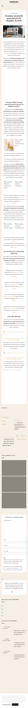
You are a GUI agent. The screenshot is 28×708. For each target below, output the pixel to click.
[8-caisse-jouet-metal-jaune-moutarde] (5, 303)
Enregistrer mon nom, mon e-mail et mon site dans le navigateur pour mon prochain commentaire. (14, 561)
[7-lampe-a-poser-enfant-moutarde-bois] (3, 303)
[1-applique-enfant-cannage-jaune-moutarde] (3, 266)
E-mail (6, 545)
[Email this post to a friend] (15, 410)
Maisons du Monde (17, 272)
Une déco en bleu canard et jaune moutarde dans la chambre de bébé (14, 339)
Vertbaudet (14, 276)
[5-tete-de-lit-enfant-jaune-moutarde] (3, 291)
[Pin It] (9, 410)
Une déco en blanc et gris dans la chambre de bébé (14, 466)
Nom (5, 539)
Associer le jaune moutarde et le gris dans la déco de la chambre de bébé (13, 358)
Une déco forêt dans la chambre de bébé (14, 499)
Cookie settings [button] (6, 704)
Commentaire (8, 520)
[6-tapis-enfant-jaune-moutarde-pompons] (5, 291)
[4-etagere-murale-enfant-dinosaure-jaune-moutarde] (5, 279)
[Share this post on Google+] (12, 410)
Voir (14, 471)
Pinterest (21, 197)
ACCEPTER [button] (15, 704)
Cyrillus (22, 161)
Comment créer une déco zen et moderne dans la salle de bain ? (14, 441)
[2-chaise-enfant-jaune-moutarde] (5, 266)
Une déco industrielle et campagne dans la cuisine (14, 424)
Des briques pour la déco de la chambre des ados (14, 482)
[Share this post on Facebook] (3, 410)
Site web (6, 551)
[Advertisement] (14, 84)
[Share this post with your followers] (6, 410)
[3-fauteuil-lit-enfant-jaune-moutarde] (3, 279)
